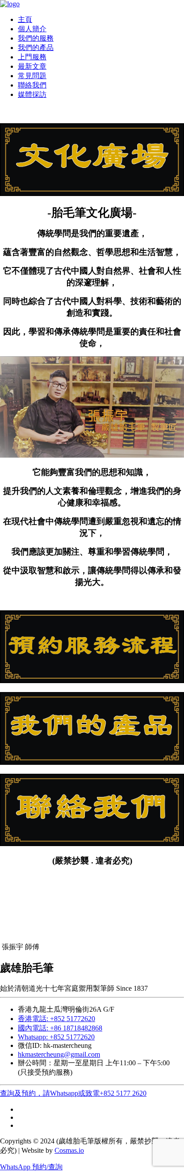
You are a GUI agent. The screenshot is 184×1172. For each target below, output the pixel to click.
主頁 (25, 19)
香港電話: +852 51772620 (56, 1018)
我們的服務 (36, 38)
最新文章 (32, 66)
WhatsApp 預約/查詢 (31, 1167)
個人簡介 (32, 29)
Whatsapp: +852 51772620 (56, 1037)
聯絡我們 (32, 85)
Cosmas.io (69, 1150)
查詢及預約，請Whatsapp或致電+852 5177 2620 (73, 1093)
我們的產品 (36, 47)
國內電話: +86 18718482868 (60, 1028)
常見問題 (32, 75)
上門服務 (32, 57)
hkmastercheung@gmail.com (59, 1054)
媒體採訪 (32, 94)
